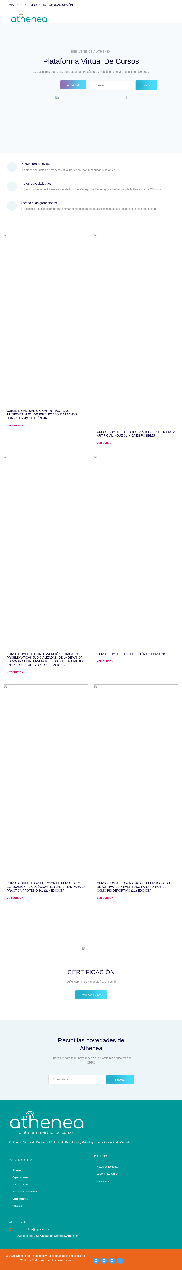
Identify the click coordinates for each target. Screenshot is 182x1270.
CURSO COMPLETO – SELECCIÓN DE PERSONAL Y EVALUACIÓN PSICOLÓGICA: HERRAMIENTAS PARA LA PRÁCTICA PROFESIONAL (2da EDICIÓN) (46, 887)
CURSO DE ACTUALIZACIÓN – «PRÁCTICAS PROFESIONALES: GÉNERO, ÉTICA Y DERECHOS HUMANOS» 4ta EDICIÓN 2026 (42, 414)
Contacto (17, 1206)
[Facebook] (104, 1261)
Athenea (16, 1170)
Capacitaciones (20, 1177)
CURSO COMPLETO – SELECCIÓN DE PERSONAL (132, 654)
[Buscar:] (113, 85)
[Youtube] (112, 1261)
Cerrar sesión (103, 1181)
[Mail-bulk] (120, 1261)
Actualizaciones (20, 1184)
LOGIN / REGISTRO (107, 1173)
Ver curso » (15, 425)
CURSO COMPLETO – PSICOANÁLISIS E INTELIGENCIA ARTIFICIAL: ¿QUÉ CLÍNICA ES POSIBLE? (136, 433)
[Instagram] (96, 1261)
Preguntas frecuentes (107, 1166)
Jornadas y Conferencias (25, 1191)
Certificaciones (20, 1198)
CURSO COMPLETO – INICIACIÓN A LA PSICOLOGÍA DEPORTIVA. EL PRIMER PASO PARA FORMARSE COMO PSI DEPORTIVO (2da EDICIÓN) (133, 887)
